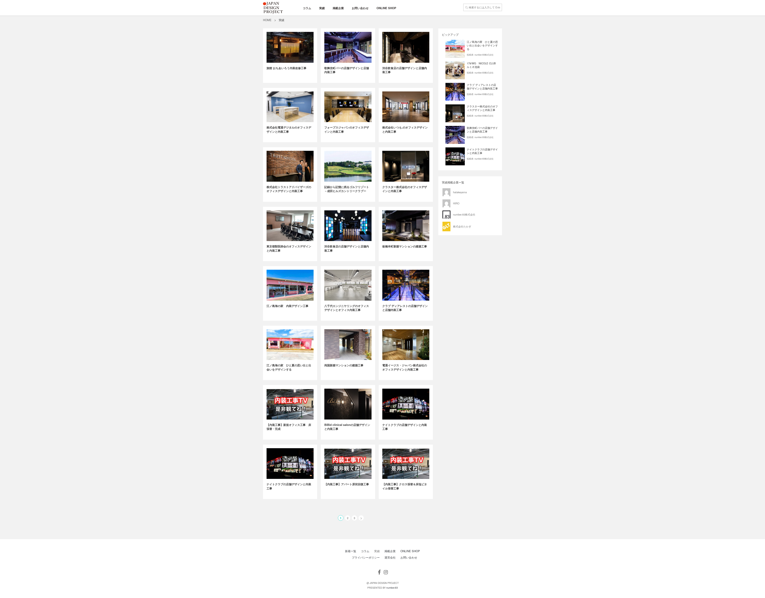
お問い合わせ (360, 8)
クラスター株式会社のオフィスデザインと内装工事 (482, 108)
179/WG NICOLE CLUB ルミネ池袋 (482, 65)
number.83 (392, 587)
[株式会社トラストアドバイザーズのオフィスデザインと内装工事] (290, 166)
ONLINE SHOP (386, 8)
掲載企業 (338, 8)
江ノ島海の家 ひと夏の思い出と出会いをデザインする (289, 367)
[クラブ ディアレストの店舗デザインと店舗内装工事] (405, 285)
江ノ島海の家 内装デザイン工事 (287, 306)
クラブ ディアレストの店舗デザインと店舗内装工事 (482, 86)
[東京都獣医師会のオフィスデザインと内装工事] (290, 225)
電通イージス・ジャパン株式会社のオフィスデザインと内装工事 (404, 367)
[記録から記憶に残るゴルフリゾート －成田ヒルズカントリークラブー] (347, 166)
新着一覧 (350, 551)
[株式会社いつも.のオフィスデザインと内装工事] (405, 106)
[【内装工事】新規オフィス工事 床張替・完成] (290, 404)
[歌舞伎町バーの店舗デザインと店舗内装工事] (347, 47)
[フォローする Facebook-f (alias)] (379, 572)
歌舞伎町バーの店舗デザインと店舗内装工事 (482, 129)
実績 (322, 8)
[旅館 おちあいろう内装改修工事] (290, 47)
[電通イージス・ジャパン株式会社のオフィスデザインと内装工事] (405, 344)
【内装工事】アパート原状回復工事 (346, 484)
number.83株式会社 (484, 54)
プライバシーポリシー (366, 557)
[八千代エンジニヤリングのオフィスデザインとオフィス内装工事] (347, 285)
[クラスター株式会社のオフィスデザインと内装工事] (405, 166)
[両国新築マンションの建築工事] (347, 344)
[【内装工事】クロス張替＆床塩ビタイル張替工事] (405, 463)
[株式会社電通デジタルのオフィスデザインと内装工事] (290, 106)
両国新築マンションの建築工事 (343, 365)
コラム (307, 8)
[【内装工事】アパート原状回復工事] (347, 463)
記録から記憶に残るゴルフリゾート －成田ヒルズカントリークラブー (348, 189)
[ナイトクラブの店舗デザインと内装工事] (405, 404)
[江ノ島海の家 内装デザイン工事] (290, 285)
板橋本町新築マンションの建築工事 (404, 246)
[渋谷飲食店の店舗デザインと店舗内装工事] (405, 47)
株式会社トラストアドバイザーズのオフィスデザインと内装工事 (289, 189)
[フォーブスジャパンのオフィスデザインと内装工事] (347, 106)
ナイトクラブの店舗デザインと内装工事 (482, 151)
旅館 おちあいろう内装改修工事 (286, 68)
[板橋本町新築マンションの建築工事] (405, 225)
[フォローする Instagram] (385, 572)
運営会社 (390, 557)
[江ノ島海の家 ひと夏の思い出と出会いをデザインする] (290, 344)
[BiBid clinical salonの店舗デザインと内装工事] (347, 404)
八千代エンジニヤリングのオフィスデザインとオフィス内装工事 (346, 308)
